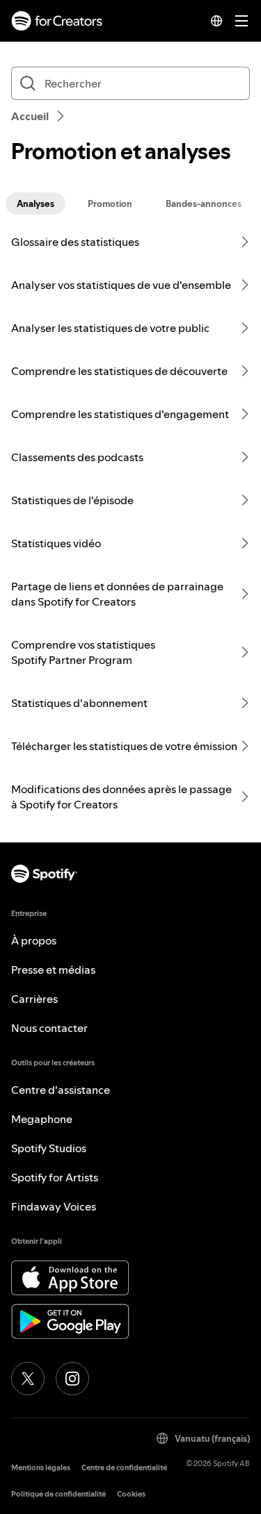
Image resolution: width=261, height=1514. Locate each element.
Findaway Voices (53, 1206)
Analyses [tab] (35, 203)
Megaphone (41, 1118)
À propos (33, 940)
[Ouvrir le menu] (241, 21)
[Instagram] (72, 1378)
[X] (28, 1378)
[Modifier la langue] (216, 21)
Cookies (131, 1494)
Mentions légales (40, 1468)
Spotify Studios (48, 1148)
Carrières (34, 998)
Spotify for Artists (54, 1177)
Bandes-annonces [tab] (204, 203)
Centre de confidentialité (124, 1468)
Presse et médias (53, 969)
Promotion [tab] (110, 203)
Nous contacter (49, 1027)
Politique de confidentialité (58, 1494)
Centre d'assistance (60, 1089)
